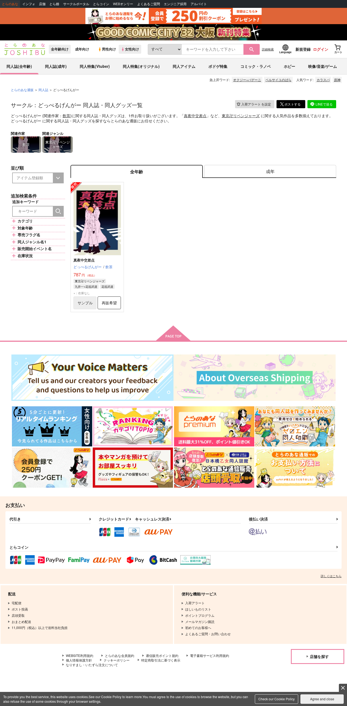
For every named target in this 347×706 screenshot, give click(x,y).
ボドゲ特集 (217, 66)
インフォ (28, 4)
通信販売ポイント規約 (162, 655)
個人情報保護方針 (79, 660)
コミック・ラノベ (255, 66)
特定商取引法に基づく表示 (160, 660)
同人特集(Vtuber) (95, 66)
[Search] (58, 211)
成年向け (82, 49)
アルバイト (199, 4)
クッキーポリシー (117, 660)
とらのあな (10, 4)
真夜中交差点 (195, 115)
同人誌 (43, 89)
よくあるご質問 (148, 4)
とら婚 (54, 4)
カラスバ (323, 79)
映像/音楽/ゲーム (322, 66)
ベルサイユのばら (278, 79)
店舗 (42, 4)
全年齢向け (60, 49)
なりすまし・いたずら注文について (92, 664)
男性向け (109, 49)
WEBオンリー (123, 4)
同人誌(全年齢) (19, 66)
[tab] (270, 171)
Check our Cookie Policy (276, 699)
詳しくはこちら (331, 576)
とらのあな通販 (22, 89)
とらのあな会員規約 (119, 655)
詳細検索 (268, 49)
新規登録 (303, 49)
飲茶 (66, 115)
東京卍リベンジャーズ (241, 115)
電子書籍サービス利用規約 (209, 655)
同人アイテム (184, 66)
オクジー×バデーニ (247, 79)
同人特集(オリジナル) (141, 66)
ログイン (320, 49)
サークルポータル (76, 4)
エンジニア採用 (175, 4)
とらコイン (101, 4)
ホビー (289, 66)
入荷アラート (256, 104)
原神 (337, 79)
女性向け (132, 49)
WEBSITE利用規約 (79, 655)
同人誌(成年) (56, 66)
